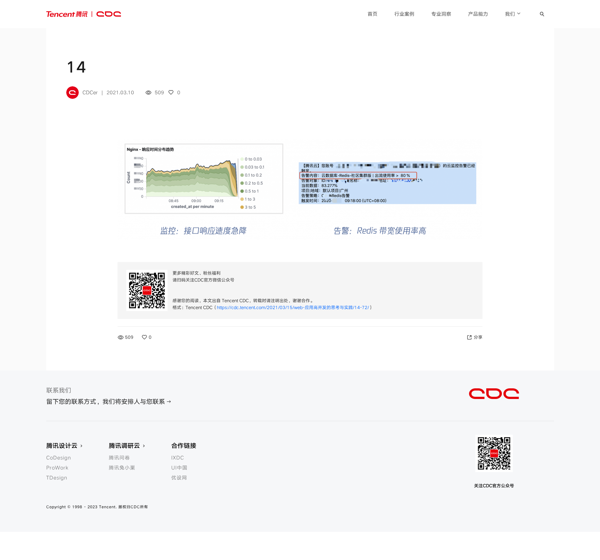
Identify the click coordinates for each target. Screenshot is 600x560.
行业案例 (404, 14)
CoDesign (58, 458)
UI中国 (179, 468)
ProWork (57, 468)
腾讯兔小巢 (122, 468)
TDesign (56, 478)
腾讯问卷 (119, 458)
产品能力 (478, 14)
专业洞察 (441, 14)
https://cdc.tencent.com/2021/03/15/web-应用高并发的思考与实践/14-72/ (293, 307)
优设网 (179, 478)
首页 (373, 14)
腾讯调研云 (124, 446)
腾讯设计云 (62, 446)
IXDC (177, 458)
